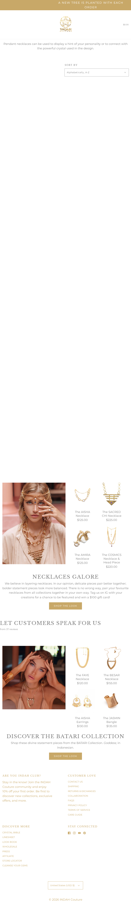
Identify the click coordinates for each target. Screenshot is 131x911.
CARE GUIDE (75, 814)
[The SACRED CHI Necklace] (112, 494)
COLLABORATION (78, 795)
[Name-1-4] (4, 484)
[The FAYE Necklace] (82, 657)
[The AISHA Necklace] (82, 494)
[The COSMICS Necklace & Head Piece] (112, 537)
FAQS (71, 800)
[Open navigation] (2, 24)
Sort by (71, 65)
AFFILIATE (8, 856)
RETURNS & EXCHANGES (82, 791)
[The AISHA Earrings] (82, 700)
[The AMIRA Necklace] (82, 537)
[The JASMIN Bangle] (112, 700)
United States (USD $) (62, 885)
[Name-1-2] (36, 536)
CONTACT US (75, 781)
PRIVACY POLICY (77, 805)
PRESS (6, 851)
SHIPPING (73, 786)
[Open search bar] (6, 24)
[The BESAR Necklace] (112, 657)
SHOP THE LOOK (65, 756)
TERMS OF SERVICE (79, 809)
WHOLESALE (9, 846)
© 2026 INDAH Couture (65, 899)
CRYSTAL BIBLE (11, 832)
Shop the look (65, 605)
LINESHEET (8, 837)
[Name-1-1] (23, 522)
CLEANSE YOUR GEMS (15, 865)
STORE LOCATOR (12, 860)
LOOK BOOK (9, 842)
